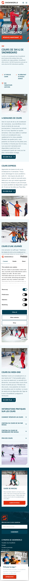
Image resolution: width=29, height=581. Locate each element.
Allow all (14, 312)
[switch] (25, 294)
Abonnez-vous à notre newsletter (11, 522)
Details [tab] (15, 261)
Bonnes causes (5, 550)
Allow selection (14, 317)
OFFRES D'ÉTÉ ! (10, 576)
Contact (4, 545)
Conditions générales (7, 547)
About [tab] (24, 261)
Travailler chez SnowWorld (8, 543)
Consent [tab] (5, 261)
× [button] (26, 553)
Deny (14, 323)
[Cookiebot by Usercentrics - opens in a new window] (20, 257)
